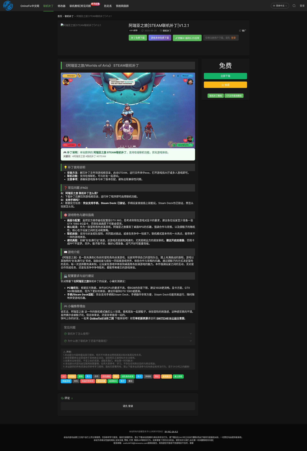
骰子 (123, 381)
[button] (121, 146)
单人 (89, 376)
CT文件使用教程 (234, 95)
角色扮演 (101, 381)
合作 (96, 376)
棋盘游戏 (66, 381)
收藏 (226, 84)
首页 (60, 16)
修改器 (61, 6)
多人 (139, 376)
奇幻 (157, 376)
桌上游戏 (178, 376)
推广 (244, 30)
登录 (233, 38)
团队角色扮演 (127, 376)
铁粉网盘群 (122, 6)
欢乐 (76, 381)
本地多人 (166, 376)
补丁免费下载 (138, 37)
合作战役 (106, 376)
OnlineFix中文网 (29, 6)
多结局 (148, 376)
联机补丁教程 (215, 95)
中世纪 (72, 376)
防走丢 (108, 6)
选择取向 (113, 381)
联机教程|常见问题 (84, 5)
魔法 (130, 381)
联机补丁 (48, 6)
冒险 (81, 376)
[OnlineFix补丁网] (8, 5)
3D (63, 376)
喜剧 (116, 376)
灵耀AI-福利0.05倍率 (188, 38)
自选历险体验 (87, 381)
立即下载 (225, 75)
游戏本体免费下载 (160, 37)
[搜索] (294, 5)
